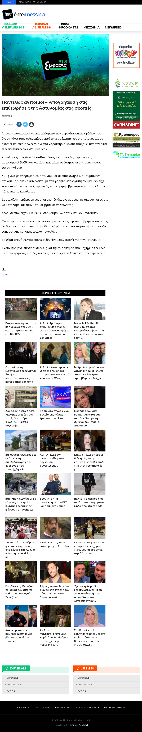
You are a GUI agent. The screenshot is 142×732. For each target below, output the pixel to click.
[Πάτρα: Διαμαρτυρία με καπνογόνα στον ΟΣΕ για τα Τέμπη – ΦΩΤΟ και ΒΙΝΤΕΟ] (21, 309)
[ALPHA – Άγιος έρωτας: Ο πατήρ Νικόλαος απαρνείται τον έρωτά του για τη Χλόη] (55, 353)
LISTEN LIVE (12, 678)
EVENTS (11, 691)
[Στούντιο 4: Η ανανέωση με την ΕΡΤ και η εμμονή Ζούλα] (55, 484)
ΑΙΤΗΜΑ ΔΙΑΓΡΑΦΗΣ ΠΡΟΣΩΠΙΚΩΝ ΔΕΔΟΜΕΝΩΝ (100, 707)
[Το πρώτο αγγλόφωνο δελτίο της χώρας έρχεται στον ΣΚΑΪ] (55, 397)
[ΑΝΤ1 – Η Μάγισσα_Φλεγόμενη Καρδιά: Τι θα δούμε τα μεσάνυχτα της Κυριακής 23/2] (55, 616)
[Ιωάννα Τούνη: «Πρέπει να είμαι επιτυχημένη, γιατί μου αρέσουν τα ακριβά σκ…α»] (89, 528)
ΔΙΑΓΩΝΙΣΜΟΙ (14, 684)
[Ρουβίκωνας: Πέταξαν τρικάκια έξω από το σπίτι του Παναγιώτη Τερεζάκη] (21, 572)
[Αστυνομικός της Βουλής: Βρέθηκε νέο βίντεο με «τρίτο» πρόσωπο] (21, 616)
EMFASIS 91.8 (15, 26)
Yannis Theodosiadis (81, 725)
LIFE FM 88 (43, 26)
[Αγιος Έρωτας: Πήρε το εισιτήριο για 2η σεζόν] (55, 528)
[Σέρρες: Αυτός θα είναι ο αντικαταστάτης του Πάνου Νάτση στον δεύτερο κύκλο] (55, 572)
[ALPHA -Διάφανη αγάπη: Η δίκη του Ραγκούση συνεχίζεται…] (55, 440)
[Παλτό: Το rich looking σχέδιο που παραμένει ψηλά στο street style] (89, 484)
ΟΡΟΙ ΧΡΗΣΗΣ (62, 707)
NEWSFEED (113, 27)
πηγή (5, 275)
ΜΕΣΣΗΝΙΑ (91, 27)
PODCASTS (69, 26)
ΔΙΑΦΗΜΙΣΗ (25, 2)
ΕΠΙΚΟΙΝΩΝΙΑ (39, 2)
